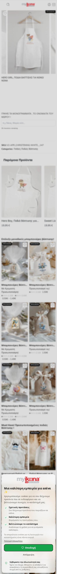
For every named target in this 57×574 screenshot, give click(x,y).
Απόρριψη (28, 554)
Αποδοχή (30, 547)
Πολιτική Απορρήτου (13, 541)
